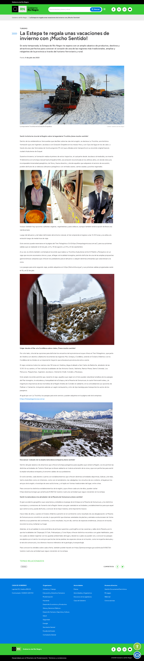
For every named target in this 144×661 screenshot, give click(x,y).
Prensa (76, 589)
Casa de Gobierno (80, 601)
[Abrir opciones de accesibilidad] (137, 646)
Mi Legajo (108, 593)
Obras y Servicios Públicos (52, 608)
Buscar (97, 9)
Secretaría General (49, 627)
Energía (45, 623)
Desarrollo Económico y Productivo (55, 604)
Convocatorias (110, 601)
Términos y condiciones (57, 658)
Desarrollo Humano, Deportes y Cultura (56, 612)
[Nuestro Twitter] (119, 9)
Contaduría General (49, 635)
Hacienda (46, 601)
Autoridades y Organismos (83, 593)
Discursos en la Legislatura (83, 597)
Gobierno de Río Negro (19, 17)
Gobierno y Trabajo (49, 589)
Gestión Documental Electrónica (116, 589)
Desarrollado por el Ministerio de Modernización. (30, 658)
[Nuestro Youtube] (130, 9)
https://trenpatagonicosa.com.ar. (32, 399)
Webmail (107, 597)
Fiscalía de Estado (49, 631)
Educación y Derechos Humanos (54, 593)
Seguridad (46, 620)
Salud (45, 616)
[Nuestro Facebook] (113, 9)
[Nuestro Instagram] (124, 9)
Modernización (48, 597)
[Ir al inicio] (27, 9)
